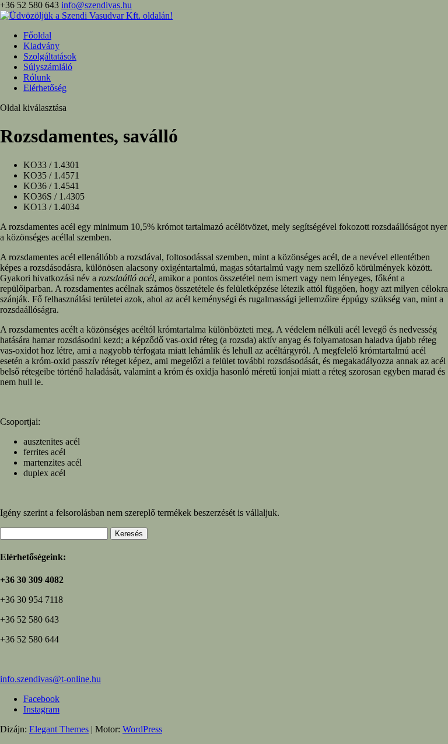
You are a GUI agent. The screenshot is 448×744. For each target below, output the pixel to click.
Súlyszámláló (47, 67)
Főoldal (37, 35)
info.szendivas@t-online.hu (50, 679)
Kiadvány (41, 46)
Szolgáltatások (49, 56)
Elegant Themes (59, 729)
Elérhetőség (44, 88)
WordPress (142, 729)
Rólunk (37, 77)
